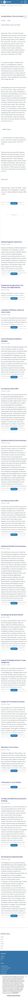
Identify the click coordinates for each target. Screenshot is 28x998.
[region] (14, 986)
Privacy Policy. (15, 993)
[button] (2, 2)
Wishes (2, 939)
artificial (8, 75)
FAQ (1, 959)
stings (15, 66)
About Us (3, 956)
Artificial (2, 937)
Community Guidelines (5, 967)
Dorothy (2, 943)
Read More (14, 273)
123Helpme (3, 5)
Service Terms (4, 973)
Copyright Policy (4, 966)
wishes (17, 43)
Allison (2, 945)
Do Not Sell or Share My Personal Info (13, 995)
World (2, 948)
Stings (2, 941)
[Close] (25, 976)
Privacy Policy (4, 971)
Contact (2, 958)
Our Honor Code (4, 969)
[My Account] (26, 1)
